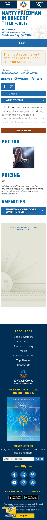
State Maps (23, 341)
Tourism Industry (23, 346)
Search (39, 2)
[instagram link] (23, 482)
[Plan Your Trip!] (9, 511)
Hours (38, 79)
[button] (8, 4)
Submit (39, 459)
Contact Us (23, 365)
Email (8, 79)
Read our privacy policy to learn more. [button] (23, 510)
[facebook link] (14, 474)
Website (23, 79)
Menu (7, 2)
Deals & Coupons (24, 336)
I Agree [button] (23, 516)
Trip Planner (23, 360)
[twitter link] (23, 474)
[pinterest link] (32, 474)
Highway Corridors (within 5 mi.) (21, 211)
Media (23, 351)
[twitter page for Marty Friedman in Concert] (11, 86)
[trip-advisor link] (32, 482)
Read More (23, 130)
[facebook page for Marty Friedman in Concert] (4, 86)
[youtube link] (14, 482)
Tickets (11, 93)
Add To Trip (15, 100)
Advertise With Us (23, 355)
